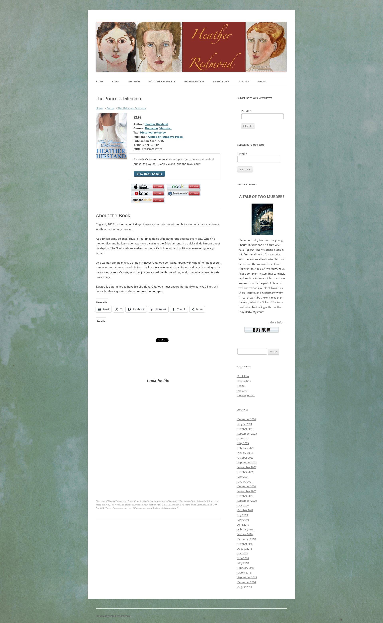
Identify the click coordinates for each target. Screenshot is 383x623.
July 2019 (242, 515)
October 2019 (245, 510)
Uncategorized (246, 395)
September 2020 (247, 500)
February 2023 (245, 448)
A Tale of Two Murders (261, 196)
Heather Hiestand (156, 124)
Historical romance (153, 132)
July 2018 (242, 553)
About (262, 81)
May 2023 (243, 443)
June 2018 (243, 558)
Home (99, 81)
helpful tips (244, 381)
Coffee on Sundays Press (165, 136)
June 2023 (243, 438)
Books (110, 108)
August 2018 (244, 548)
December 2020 (246, 486)
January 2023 (245, 453)
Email (246, 111)
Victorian (165, 128)
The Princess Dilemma (131, 108)
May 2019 (243, 520)
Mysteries (133, 81)
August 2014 (244, 587)
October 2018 (245, 544)
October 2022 (245, 457)
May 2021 (243, 477)
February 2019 (245, 529)
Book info (243, 376)
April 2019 (243, 524)
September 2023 (247, 433)
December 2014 (246, 582)
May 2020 (243, 505)
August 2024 (244, 424)
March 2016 (244, 572)
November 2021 (246, 467)
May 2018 (243, 563)
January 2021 (245, 481)
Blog (115, 81)
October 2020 (245, 496)
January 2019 (245, 534)
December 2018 (246, 539)
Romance (151, 128)
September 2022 (247, 462)
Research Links (194, 81)
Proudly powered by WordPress (113, 615)
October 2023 (245, 429)
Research (242, 390)
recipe (241, 386)
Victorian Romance (162, 81)
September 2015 (247, 577)
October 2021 (245, 472)
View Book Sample (149, 173)
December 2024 (246, 419)
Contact (243, 81)
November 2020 (246, 491)
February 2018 (245, 568)
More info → (277, 322)
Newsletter (221, 81)
